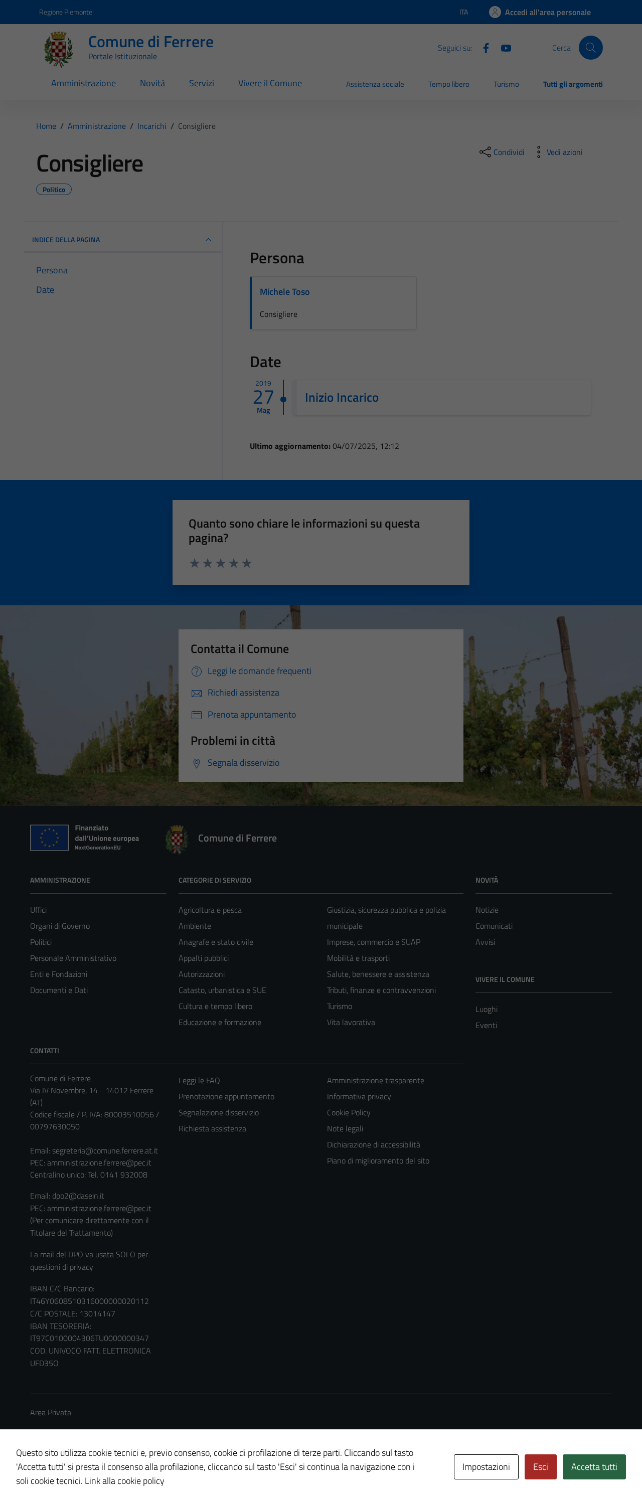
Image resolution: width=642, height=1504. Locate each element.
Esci (540, 1466)
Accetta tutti (594, 1466)
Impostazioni (486, 1466)
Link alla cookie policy (125, 1480)
